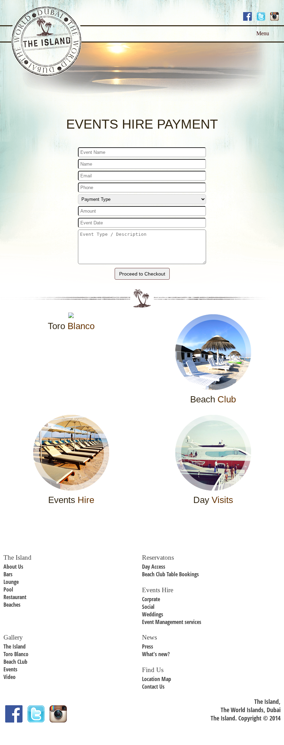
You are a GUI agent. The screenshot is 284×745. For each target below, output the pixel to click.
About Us (13, 566)
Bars (7, 574)
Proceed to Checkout (142, 274)
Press (147, 646)
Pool (8, 589)
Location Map (156, 679)
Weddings (152, 614)
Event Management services (171, 622)
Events (10, 669)
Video (9, 677)
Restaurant (14, 597)
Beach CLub (15, 661)
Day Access (153, 566)
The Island (14, 646)
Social (148, 607)
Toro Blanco (15, 654)
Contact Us (153, 686)
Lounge (11, 582)
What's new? (156, 654)
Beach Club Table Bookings (170, 574)
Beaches (11, 604)
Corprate (151, 599)
